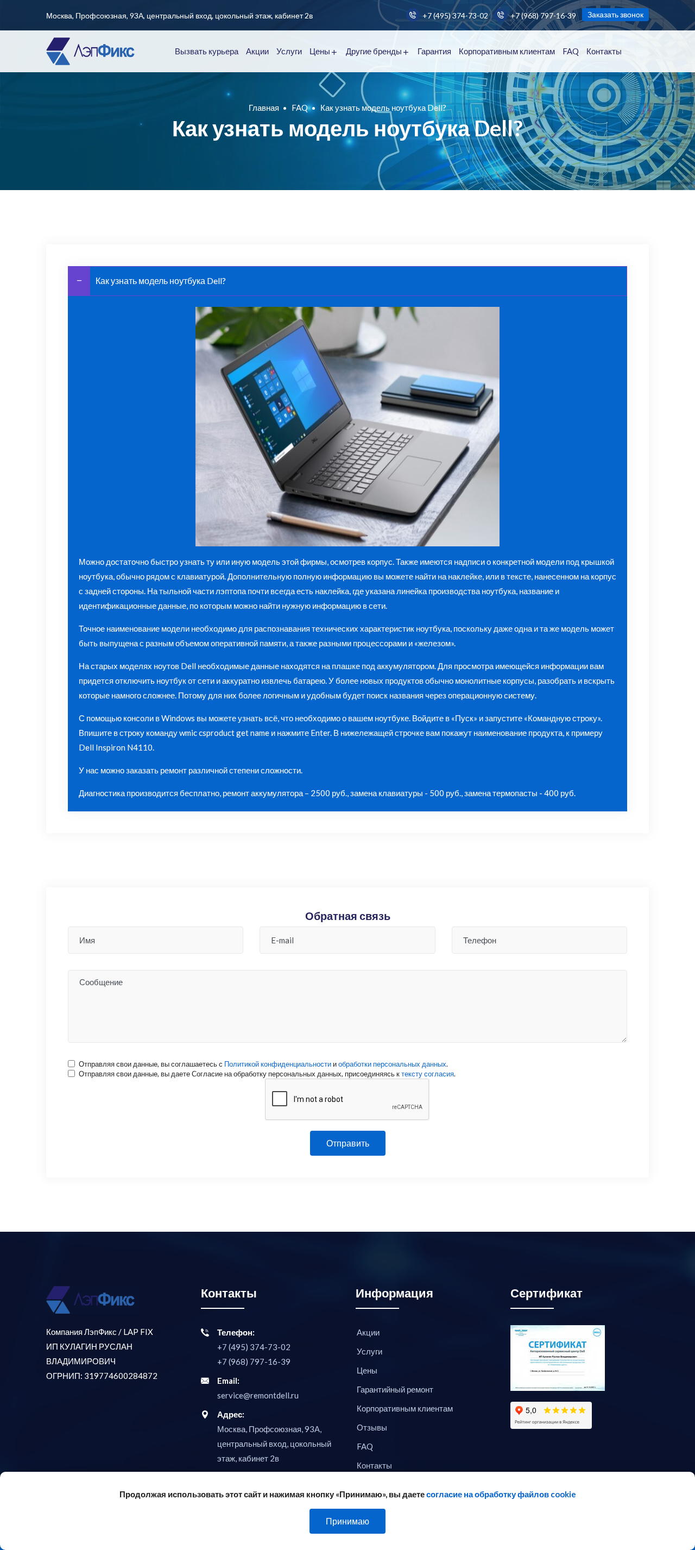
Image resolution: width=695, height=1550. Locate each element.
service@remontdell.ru (258, 1395)
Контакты (604, 51)
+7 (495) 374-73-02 (455, 15)
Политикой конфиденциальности (277, 1064)
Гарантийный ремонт (395, 1389)
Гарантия (434, 51)
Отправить (347, 1143)
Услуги (289, 51)
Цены (319, 51)
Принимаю (347, 1521)
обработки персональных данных (392, 1064)
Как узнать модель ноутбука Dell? (161, 280)
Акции (257, 51)
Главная (264, 107)
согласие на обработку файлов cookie (501, 1494)
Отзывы (372, 1427)
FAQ (571, 51)
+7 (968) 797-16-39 (543, 15)
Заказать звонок (615, 14)
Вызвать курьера (206, 51)
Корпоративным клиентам (507, 51)
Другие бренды (374, 51)
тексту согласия (427, 1073)
